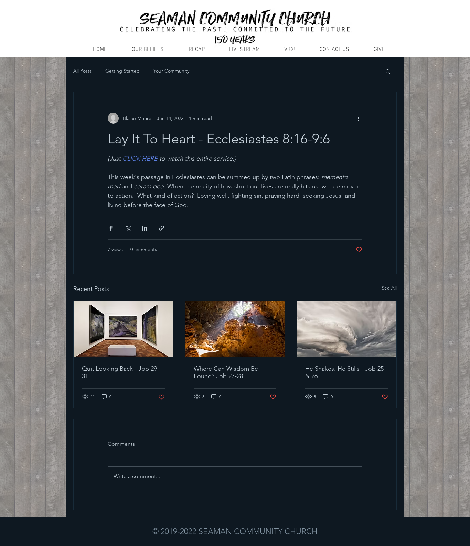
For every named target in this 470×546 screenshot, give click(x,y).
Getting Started (122, 71)
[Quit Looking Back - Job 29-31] (123, 329)
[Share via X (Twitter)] (128, 228)
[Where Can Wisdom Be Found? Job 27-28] (235, 329)
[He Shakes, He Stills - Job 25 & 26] (346, 329)
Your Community (171, 71)
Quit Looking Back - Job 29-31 (120, 372)
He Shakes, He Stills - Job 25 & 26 (344, 372)
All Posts (82, 71)
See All (389, 288)
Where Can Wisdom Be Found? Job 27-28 (226, 372)
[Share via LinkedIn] (144, 228)
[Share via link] (161, 228)
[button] (388, 71)
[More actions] (358, 118)
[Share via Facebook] (111, 228)
